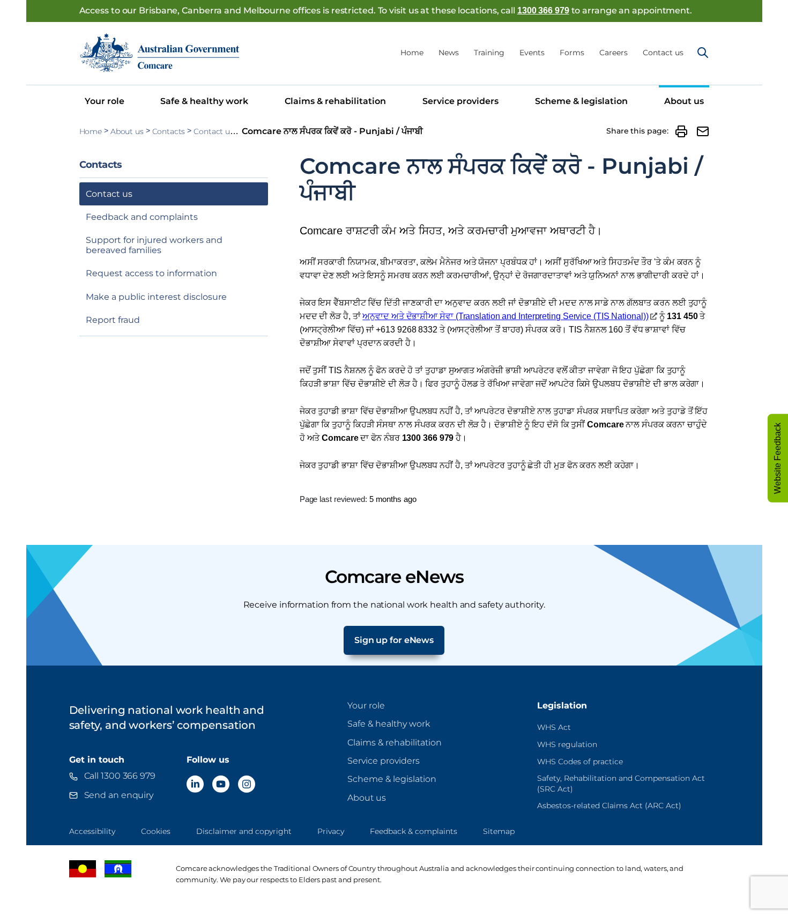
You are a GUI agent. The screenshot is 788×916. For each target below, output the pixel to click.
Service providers (460, 101)
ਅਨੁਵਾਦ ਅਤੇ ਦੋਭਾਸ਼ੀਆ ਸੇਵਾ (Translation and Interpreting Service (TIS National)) (505, 316)
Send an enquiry (119, 795)
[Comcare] (159, 52)
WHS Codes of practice (580, 761)
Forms (572, 52)
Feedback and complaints (142, 217)
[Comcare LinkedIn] (195, 784)
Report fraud (113, 320)
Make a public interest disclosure (156, 297)
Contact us (663, 52)
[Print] (681, 131)
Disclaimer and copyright (244, 831)
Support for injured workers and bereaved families (154, 245)
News (448, 52)
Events (532, 52)
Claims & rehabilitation (335, 101)
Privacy (330, 831)
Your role (104, 101)
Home (411, 52)
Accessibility (92, 831)
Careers (613, 52)
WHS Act (554, 727)
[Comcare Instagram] (246, 784)
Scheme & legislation (581, 101)
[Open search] (702, 52)
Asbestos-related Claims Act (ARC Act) (609, 805)
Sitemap (499, 831)
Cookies (155, 831)
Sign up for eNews (394, 640)
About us (684, 101)
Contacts (168, 131)
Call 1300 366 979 (119, 776)
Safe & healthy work (204, 101)
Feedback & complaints (413, 831)
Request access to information (151, 273)
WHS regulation (567, 744)
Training (489, 52)
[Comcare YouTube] (220, 784)
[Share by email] (702, 131)
